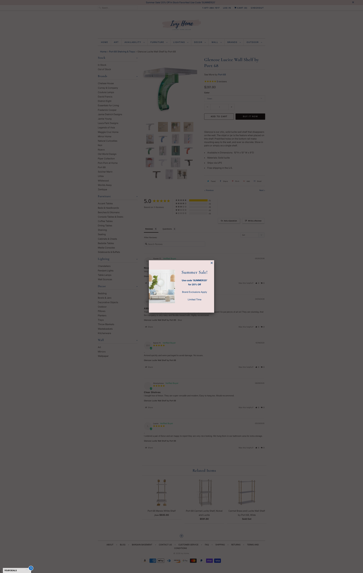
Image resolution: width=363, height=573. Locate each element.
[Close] (212, 263)
